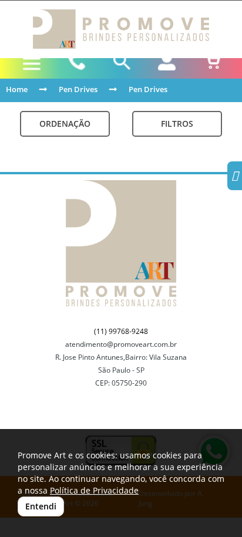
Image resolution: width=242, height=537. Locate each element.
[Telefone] (77, 61)
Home (17, 89)
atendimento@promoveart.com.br (121, 344)
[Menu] (32, 64)
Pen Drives (78, 89)
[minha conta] (167, 61)
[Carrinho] (211, 61)
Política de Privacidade (94, 490)
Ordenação (64, 123)
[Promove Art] (121, 29)
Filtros (177, 123)
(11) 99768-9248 (121, 331)
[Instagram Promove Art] (234, 177)
